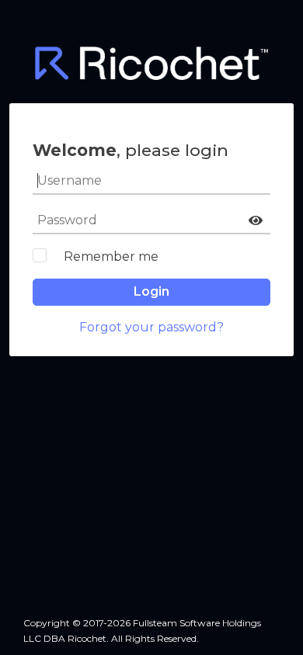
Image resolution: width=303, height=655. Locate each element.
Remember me (111, 256)
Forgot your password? (151, 327)
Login (151, 291)
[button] (256, 220)
